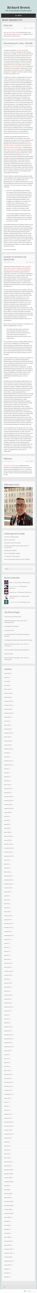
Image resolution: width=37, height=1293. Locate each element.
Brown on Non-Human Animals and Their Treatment (17, 559)
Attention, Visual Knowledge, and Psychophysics (18, 268)
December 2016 (8, 971)
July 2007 (6, 1269)
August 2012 (7, 1050)
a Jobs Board (18, 34)
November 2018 (8, 884)
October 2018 (7, 887)
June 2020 (6, 820)
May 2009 (6, 1185)
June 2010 (6, 1146)
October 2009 (7, 1177)
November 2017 (8, 927)
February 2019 (7, 876)
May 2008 (6, 1229)
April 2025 (6, 721)
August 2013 (7, 1011)
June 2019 (6, 860)
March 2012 (7, 1070)
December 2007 (8, 1249)
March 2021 (7, 784)
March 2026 (7, 689)
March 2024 (7, 737)
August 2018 (7, 891)
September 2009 (8, 1181)
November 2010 (8, 1126)
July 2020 (6, 816)
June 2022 (6, 757)
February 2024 (7, 741)
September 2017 (8, 935)
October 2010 (7, 1130)
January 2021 (7, 792)
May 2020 (6, 824)
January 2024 (7, 745)
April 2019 (6, 868)
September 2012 (8, 1046)
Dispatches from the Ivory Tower (12, 542)
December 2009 (8, 1169)
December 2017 (8, 923)
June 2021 (6, 772)
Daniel (10, 582)
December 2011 (8, 1082)
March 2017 (7, 959)
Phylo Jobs (8, 25)
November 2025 (8, 705)
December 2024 (8, 733)
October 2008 (7, 1209)
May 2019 (6, 864)
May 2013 (6, 1022)
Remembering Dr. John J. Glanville (18, 43)
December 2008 (8, 1201)
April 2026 (6, 685)
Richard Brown (18, 7)
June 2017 (6, 947)
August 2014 (7, 987)
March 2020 (7, 832)
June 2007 (6, 1273)
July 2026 (6, 677)
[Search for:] (18, 569)
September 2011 (8, 1094)
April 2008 (6, 1233)
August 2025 (7, 717)
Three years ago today (9, 465)
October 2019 (7, 852)
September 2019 (8, 856)
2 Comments (30, 461)
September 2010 (8, 1134)
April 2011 (6, 1110)
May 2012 (6, 1062)
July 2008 (6, 1221)
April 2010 (6, 1154)
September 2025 (8, 713)
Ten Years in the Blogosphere (11, 537)
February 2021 (7, 788)
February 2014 (7, 995)
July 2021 (6, 768)
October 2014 (7, 983)
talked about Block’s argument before (15, 270)
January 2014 (7, 999)
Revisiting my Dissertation (10, 550)
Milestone (8, 459)
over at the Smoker (11, 32)
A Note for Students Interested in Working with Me (16, 650)
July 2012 (6, 1054)
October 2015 (7, 975)
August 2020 (7, 812)
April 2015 (6, 979)
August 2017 (7, 939)
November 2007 (8, 1253)
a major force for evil (11, 149)
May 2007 (6, 1277)
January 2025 (7, 729)
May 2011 (6, 1106)
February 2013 (7, 1026)
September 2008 (8, 1213)
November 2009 (8, 1173)
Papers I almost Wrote (9, 540)
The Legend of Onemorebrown (12, 556)
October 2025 (7, 709)
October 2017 (7, 931)
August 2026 (7, 673)
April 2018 (6, 907)
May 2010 (6, 1150)
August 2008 (7, 1217)
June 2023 (6, 753)
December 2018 (8, 880)
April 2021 (6, 780)
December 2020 (8, 796)
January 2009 (7, 1197)
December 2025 (8, 701)
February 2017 (7, 963)
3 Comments (30, 262)
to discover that (20, 50)
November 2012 (8, 1038)
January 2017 (7, 967)
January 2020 (7, 840)
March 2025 (7, 725)
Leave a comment (29, 28)
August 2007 (7, 1265)
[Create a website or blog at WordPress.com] (4, 1287)
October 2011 (7, 1090)
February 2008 (7, 1241)
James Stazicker (26, 266)
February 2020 (7, 836)
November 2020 (8, 800)
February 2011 (7, 1114)
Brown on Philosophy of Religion (12, 553)
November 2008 (8, 1205)
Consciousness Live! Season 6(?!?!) (12, 616)
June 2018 (6, 899)
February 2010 (7, 1161)
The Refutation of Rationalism (11, 626)
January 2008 (7, 1245)
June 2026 (6, 681)
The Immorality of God (24, 602)
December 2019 (8, 844)
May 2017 (6, 951)
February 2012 (7, 1074)
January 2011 (7, 1118)
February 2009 (7, 1193)
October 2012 (7, 1042)
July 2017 (6, 943)
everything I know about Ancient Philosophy (14, 66)
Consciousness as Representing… (22, 582)
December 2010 (8, 1122)
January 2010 (7, 1165)
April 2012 (6, 1066)
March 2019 (7, 872)
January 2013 (7, 1030)
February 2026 (7, 693)
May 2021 (6, 776)
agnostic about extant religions (14, 147)
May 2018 (6, 903)
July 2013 (6, 1015)
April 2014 (6, 991)
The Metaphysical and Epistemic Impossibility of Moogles (18, 640)
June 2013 (6, 1019)
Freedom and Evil (8, 653)
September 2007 (8, 1261)
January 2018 (7, 919)
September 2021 (8, 764)
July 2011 (6, 1102)
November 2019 (8, 848)
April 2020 (6, 828)
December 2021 (8, 760)
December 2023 (8, 749)
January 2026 (7, 697)
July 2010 (6, 1142)
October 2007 (7, 1257)
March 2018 (7, 911)
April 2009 (6, 1189)
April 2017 (6, 955)
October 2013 (7, 1003)
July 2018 (6, 895)
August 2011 (7, 1098)
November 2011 (8, 1086)
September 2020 (8, 808)
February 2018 (7, 915)
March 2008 (7, 1237)
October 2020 (7, 804)
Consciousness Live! (9, 630)
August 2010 (7, 1138)
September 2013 (8, 1007)
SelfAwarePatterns (13, 596)
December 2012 (8, 1034)
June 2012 (6, 1058)
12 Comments (30, 46)
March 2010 (7, 1157)
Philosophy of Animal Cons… (25, 592)
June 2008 (6, 1225)
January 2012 (7, 1078)
